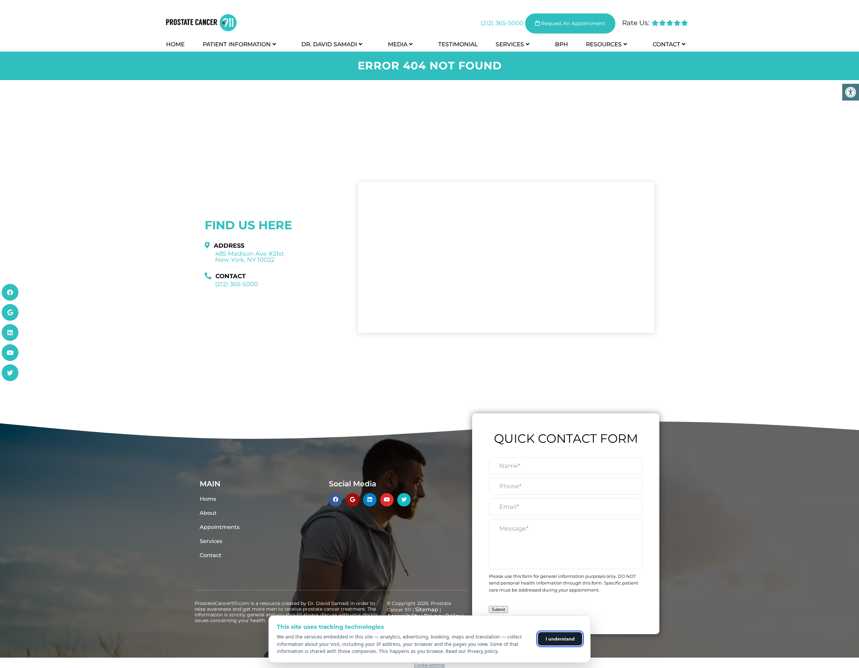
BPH (561, 44)
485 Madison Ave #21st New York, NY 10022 (249, 257)
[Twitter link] (10, 372)
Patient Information (237, 44)
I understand (560, 639)
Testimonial (458, 44)
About (208, 513)
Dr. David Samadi (329, 44)
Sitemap (426, 609)
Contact (666, 44)
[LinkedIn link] (10, 332)
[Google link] (10, 312)
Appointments (220, 527)
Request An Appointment (572, 23)
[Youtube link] (10, 352)
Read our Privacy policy (471, 651)
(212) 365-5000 (502, 23)
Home (175, 44)
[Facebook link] (10, 292)
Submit (498, 609)
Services (510, 44)
